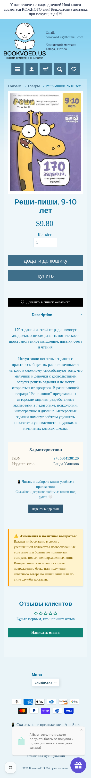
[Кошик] (46, 69)
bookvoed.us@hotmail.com (64, 37)
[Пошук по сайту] (60, 69)
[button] (45, 315)
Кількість (45, 235)
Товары (33, 86)
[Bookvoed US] (25, 41)
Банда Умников (66, 464)
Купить (46, 275)
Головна (15, 86)
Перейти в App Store (45, 509)
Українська (43, 682)
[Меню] (17, 69)
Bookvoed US (37, 768)
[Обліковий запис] (31, 69)
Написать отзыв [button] (45, 632)
